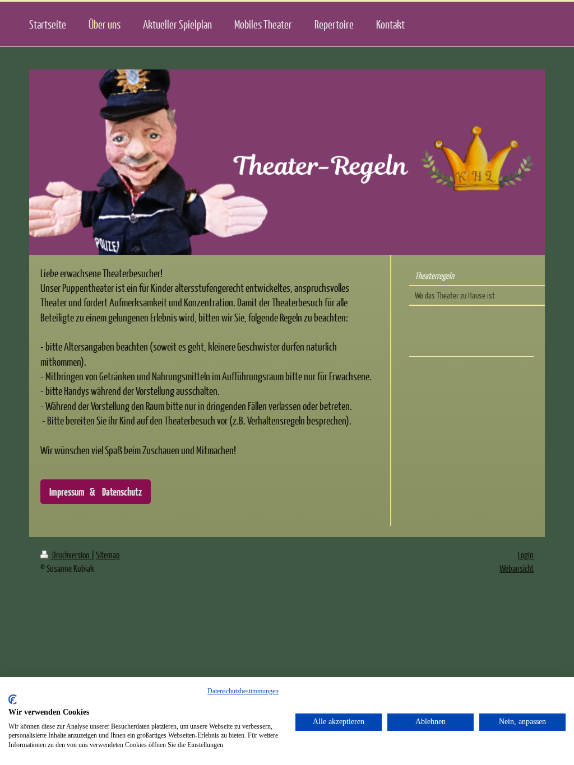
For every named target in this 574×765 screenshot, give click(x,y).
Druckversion (70, 554)
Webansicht (516, 568)
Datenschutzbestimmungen (243, 691)
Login (526, 554)
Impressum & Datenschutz (95, 491)
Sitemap (108, 554)
